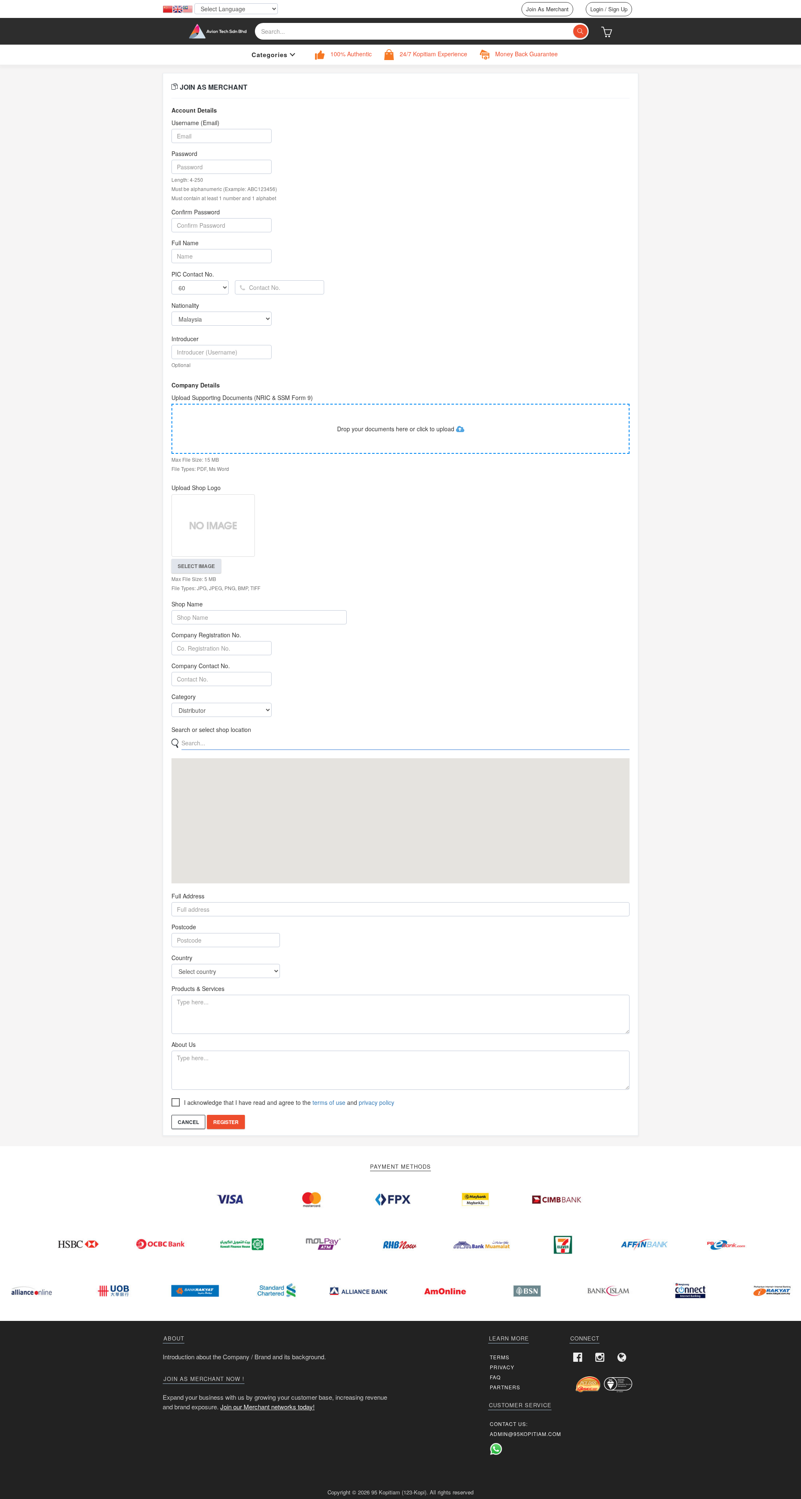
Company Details (195, 385)
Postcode (183, 927)
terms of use (328, 1102)
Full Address (187, 896)
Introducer (185, 339)
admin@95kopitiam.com (525, 1433)
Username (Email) (195, 122)
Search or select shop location (211, 729)
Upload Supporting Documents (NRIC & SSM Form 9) (242, 397)
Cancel (188, 1122)
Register (226, 1122)
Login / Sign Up (608, 9)
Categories (269, 54)
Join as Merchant (547, 9)
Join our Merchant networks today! (267, 1406)
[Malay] (188, 9)
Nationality (185, 305)
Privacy (502, 1367)
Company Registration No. (206, 635)
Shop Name (187, 604)
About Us (183, 1044)
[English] (178, 9)
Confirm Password (195, 212)
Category (183, 696)
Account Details (194, 110)
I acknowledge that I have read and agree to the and (289, 1102)
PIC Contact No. (192, 274)
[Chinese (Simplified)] (168, 9)
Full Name (185, 243)
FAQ (495, 1377)
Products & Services (197, 988)
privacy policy (376, 1102)
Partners (505, 1387)
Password (184, 153)
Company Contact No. (200, 665)
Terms (499, 1357)
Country (181, 957)
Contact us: (509, 1423)
